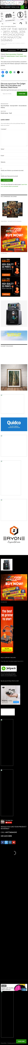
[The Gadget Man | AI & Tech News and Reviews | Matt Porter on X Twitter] (6, 842)
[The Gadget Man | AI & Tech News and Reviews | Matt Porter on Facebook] (2, 842)
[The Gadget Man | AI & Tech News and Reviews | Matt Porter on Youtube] (13, 842)
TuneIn (21, 56)
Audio (2, 43)
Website (3, 162)
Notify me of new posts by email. (9, 176)
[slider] (24, 50)
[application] (14, 50)
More (2, 58)
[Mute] (21, 50)
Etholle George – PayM (6, 112)
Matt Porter (16, 43)
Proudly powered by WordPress (14, 1043)
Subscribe (22, 93)
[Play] (3, 50)
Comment (4, 129)
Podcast (13, 26)
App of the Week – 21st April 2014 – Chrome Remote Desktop (14, 105)
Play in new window (11, 54)
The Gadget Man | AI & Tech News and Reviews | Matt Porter (11, 7)
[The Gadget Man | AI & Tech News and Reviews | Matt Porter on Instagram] (10, 842)
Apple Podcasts (11, 56)
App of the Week (6, 26)
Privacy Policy (3, 1043)
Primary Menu (26, 7)
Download (20, 54)
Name (3, 149)
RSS (25, 56)
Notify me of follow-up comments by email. (12, 170)
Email (17, 56)
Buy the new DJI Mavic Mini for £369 (10, 681)
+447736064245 (11, 832)
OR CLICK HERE (6, 836)
